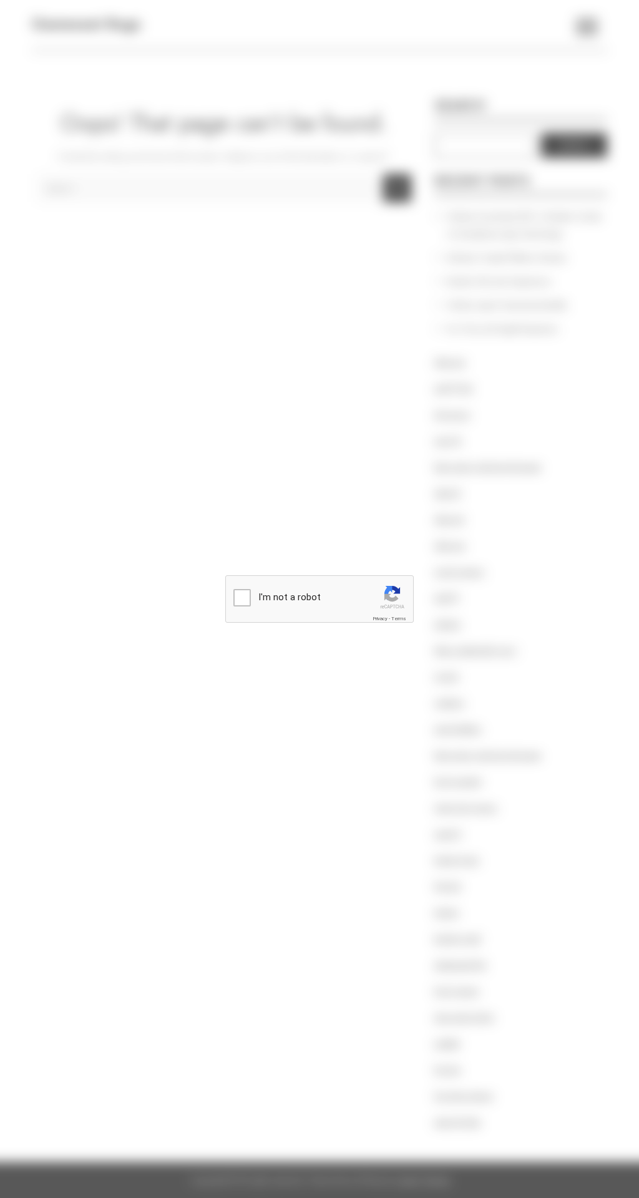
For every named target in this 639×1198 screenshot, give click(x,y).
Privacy (380, 618)
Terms (398, 618)
